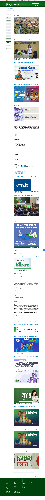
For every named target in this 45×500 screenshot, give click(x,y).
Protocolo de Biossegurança (17, 492)
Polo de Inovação (8, 491)
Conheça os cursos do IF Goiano (17, 295)
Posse (6, 487)
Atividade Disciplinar (16, 491)
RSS (31, 484)
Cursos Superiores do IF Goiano (20, 280)
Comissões (15, 483)
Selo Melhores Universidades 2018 (19, 173)
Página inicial (7, 8)
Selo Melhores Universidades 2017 (19, 172)
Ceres (6, 482)
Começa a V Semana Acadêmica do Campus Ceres (23, 195)
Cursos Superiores (17, 273)
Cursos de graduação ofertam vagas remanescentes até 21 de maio (26, 256)
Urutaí (6, 490)
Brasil (8, 0)
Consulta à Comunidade (16, 490)
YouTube (32, 482)
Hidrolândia (7, 484)
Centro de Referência (8, 492)
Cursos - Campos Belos (18, 253)
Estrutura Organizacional (17, 482)
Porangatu (7, 488)
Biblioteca (24, 483)
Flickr (31, 483)
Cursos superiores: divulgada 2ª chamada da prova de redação (25, 429)
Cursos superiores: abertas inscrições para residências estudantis (26, 336)
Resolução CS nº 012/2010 (18, 165)
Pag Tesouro (24, 482)
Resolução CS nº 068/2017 (18, 167)
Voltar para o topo (37, 476)
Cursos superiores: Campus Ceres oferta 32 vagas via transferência (26, 356)
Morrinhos (7, 486)
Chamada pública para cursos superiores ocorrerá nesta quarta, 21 (26, 84)
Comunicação (15, 484)
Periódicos (24, 486)
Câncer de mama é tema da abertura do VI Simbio (23, 39)
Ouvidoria (24, 487)
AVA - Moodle (24, 484)
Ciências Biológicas (17, 105)
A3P (14, 488)
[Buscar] (38, 3)
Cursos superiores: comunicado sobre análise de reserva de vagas (26, 386)
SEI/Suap (15, 487)
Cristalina (7, 483)
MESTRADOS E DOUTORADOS (8, 12)
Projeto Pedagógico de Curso (18, 170)
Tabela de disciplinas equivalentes (19, 174)
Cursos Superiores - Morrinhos (19, 276)
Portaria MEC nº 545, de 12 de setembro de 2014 (20, 166)
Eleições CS (15, 486)
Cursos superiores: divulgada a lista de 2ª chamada (23, 451)
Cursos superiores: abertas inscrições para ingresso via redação (26, 324)
